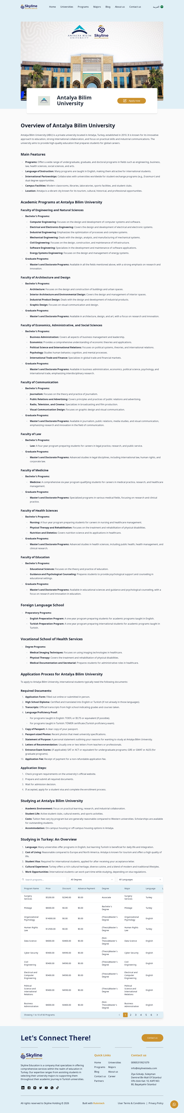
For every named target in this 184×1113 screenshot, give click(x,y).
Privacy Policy (156, 1103)
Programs (83, 6)
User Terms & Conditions (131, 1103)
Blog (108, 6)
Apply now (134, 100)
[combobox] (92, 879)
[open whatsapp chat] (174, 1104)
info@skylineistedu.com (144, 1068)
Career (112, 1076)
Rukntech (99, 1103)
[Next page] (157, 1014)
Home (52, 6)
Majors (97, 6)
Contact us (135, 6)
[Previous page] (119, 1014)
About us (120, 6)
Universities (66, 6)
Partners (99, 1080)
